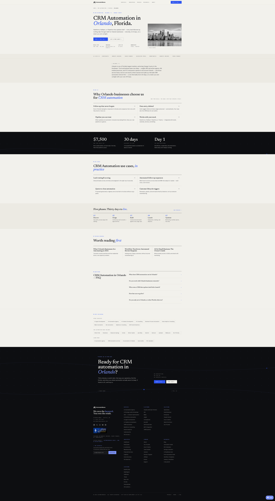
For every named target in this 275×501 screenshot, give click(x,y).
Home (94, 8)
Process (139, 2)
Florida (110, 8)
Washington (127, 472)
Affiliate (146, 457)
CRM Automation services (114, 341)
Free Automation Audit (169, 454)
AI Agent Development (99, 321)
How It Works (167, 419)
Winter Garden (131, 333)
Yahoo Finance (104, 56)
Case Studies (147, 449)
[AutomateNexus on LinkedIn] (94, 425)
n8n (145, 412)
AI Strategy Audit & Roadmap (131, 412)
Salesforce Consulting (121, 325)
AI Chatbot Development (127, 321)
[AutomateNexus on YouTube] (102, 425)
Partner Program (148, 454)
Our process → (178, 210)
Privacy (169, 494)
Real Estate (126, 444)
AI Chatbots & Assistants (130, 422)
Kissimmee (105, 333)
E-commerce (127, 447)
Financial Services (128, 452)
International (127, 484)
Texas (125, 477)
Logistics (126, 454)
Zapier (145, 417)
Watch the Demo (168, 422)
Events (145, 459)
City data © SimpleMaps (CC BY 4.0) (131, 494)
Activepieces (147, 419)
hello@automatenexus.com (100, 421)
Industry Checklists (169, 459)
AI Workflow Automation (130, 417)
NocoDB (146, 422)
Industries (132, 2)
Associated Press (116, 56)
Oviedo (123, 333)
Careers (146, 452)
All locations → (127, 487)
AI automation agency (99, 341)
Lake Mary (140, 333)
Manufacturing (127, 449)
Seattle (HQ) (127, 469)
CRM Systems (147, 429)
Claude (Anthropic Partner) (150, 409)
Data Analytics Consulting (168, 321)
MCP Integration (148, 427)
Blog (165, 442)
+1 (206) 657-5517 (98, 419)
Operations (166, 409)
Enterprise (166, 414)
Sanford (147, 333)
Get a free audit (116, 39)
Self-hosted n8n (148, 424)
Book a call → (176, 2)
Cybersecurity (127, 432)
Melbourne (168, 333)
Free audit (171, 381)
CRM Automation (102, 8)
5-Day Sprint (167, 462)
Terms (174, 494)
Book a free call (100, 39)
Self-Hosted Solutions (134, 325)
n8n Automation (109, 325)
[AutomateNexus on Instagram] (100, 425)
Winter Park (97, 333)
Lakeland (161, 333)
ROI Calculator (167, 447)
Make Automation (98, 325)
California (126, 474)
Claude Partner (167, 417)
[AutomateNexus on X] (97, 425)
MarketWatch (127, 56)
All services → (127, 434)
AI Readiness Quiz (168, 452)
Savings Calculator (168, 449)
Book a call (160, 381)
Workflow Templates (169, 457)
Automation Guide (168, 444)
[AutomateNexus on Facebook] (105, 425)
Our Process (167, 424)
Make (145, 414)
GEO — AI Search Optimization (131, 414)
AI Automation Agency (113, 321)
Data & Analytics (128, 429)
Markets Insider (139, 56)
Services (124, 2)
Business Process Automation (152, 321)
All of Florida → (176, 333)
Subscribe (112, 452)
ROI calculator (149, 341)
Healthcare (126, 442)
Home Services (127, 457)
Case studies (141, 341)
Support (146, 462)
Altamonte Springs (114, 333)
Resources (146, 2)
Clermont (154, 333)
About (153, 2)
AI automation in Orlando (129, 341)
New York (126, 479)
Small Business (167, 412)
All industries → (128, 459)
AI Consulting (139, 321)
